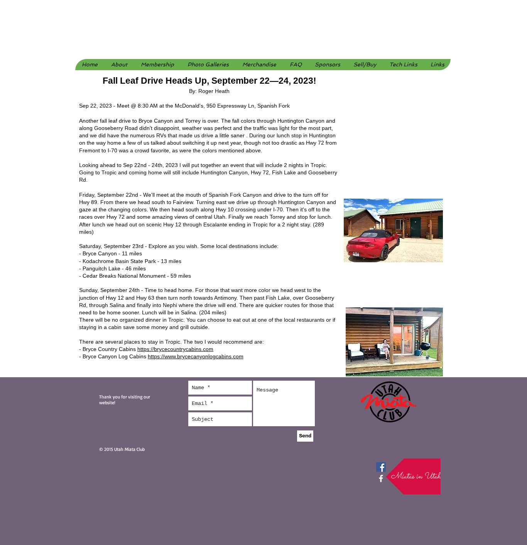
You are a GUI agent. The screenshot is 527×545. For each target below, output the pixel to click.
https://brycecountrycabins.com (175, 349)
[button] (208, 64)
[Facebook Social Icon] (381, 467)
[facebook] (381, 478)
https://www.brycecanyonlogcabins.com (195, 356)
